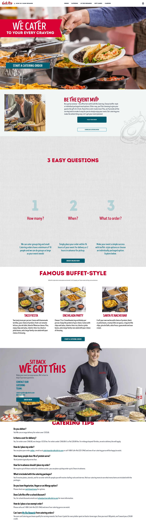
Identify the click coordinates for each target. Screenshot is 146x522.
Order (66, 3)
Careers (108, 3)
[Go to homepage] (7, 3)
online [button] (32, 450)
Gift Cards (98, 3)
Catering (74, 3)
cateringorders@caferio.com (53, 450)
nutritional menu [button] (31, 489)
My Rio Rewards (86, 3)
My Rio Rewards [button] (28, 512)
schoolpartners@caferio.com (48, 498)
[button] (143, 3)
